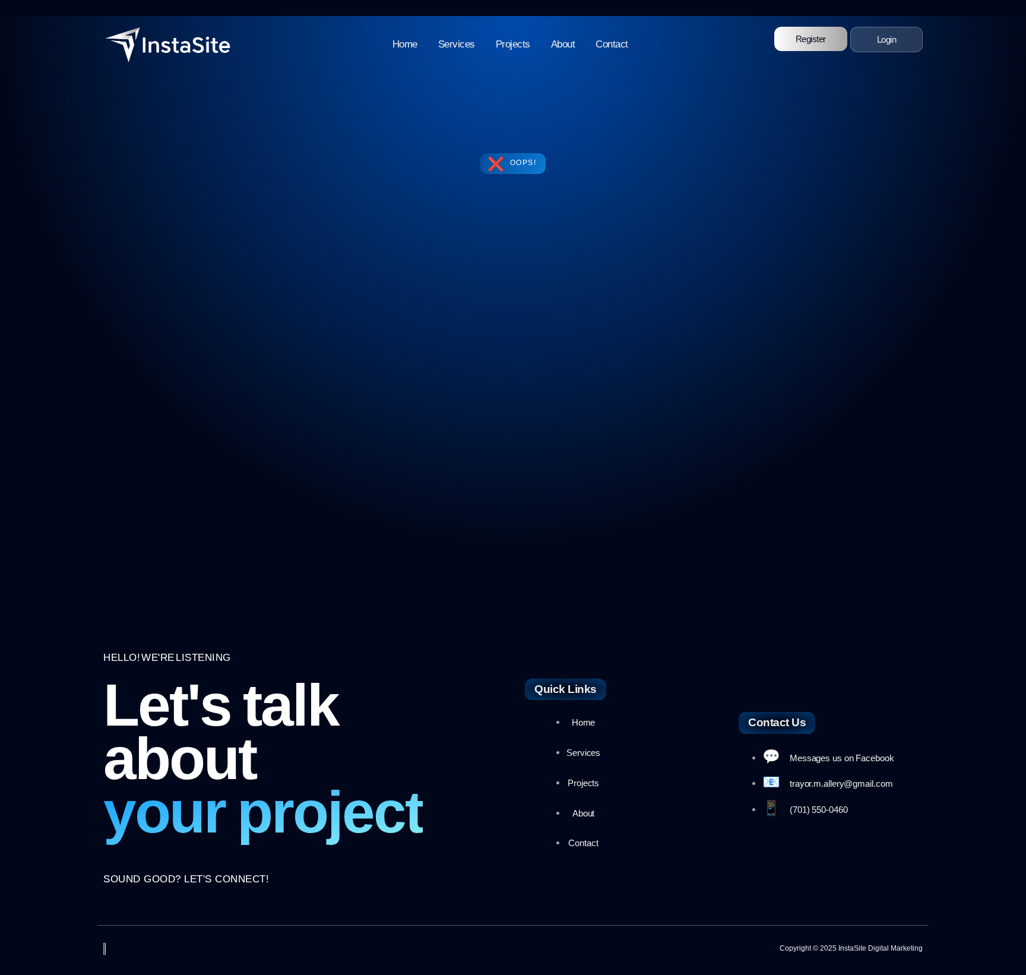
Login (887, 39)
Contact (612, 44)
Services (456, 44)
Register (811, 39)
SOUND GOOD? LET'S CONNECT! (186, 879)
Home (404, 44)
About (563, 44)
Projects (513, 44)
